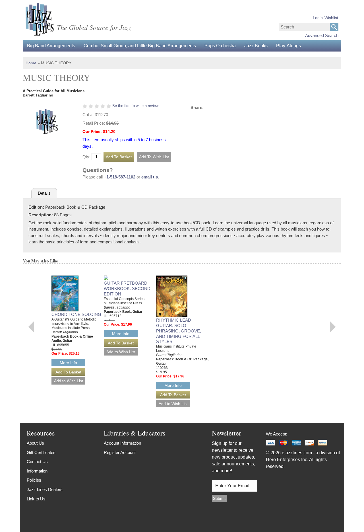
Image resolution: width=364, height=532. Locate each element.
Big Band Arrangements (51, 45)
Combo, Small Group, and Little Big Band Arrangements (140, 45)
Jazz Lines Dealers (45, 489)
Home (31, 63)
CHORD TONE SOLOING (76, 314)
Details (44, 193)
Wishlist (331, 17)
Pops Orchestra (220, 45)
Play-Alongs (288, 45)
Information (37, 471)
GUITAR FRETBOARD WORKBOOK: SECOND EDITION (127, 288)
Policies (34, 480)
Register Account (120, 452)
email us (149, 176)
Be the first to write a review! (136, 106)
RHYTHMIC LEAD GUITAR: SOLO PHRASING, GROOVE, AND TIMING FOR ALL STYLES (178, 331)
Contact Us (37, 461)
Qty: (86, 157)
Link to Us (36, 498)
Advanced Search (321, 35)
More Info (68, 362)
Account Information (122, 443)
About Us (35, 443)
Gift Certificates (41, 452)
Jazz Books (256, 45)
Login (318, 17)
